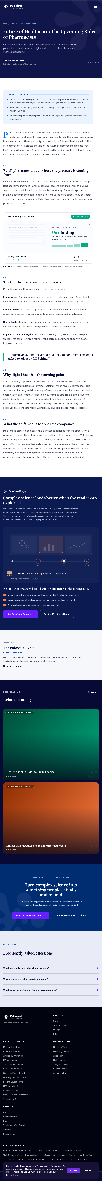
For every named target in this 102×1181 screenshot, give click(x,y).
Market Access (60, 1060)
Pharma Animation (11, 1051)
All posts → (93, 692)
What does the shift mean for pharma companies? (51, 990)
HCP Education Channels (13, 1159)
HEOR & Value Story (12, 1086)
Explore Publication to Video (70, 915)
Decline (89, 1170)
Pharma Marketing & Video (14, 1150)
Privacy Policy (12, 1175)
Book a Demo (9, 1134)
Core (55, 1021)
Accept (73, 1170)
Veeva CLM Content (12, 1090)
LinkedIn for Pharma (67, 1155)
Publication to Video (12, 1069)
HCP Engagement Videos (15, 1077)
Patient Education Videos (15, 1082)
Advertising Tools (47, 1155)
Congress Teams (60, 1064)
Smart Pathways (60, 1025)
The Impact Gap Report (14, 1125)
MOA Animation (10, 1060)
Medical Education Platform (16, 1095)
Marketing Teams (61, 1051)
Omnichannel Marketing (74, 1150)
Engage (56, 1030)
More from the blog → (13, 666)
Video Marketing (36, 1150)
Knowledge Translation (37, 1159)
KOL (55, 1034)
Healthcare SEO (85, 1155)
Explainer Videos (53, 1150)
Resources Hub (10, 1117)
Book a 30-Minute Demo (57, 614)
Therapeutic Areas (11, 1099)
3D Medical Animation (13, 1056)
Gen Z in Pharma (58, 1159)
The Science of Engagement (23, 24)
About (6, 1112)
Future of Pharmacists (77, 1159)
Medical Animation (11, 1047)
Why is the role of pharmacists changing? (51, 979)
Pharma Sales (31, 1155)
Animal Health (59, 1073)
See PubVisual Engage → (20, 614)
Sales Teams (59, 1056)
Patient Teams (60, 1069)
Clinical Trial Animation (13, 1064)
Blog (5, 24)
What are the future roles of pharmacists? (51, 968)
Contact (7, 1129)
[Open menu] (96, 7)
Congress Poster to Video (15, 1073)
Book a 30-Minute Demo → (30, 915)
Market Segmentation (12, 1155)
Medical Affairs (60, 1047)
